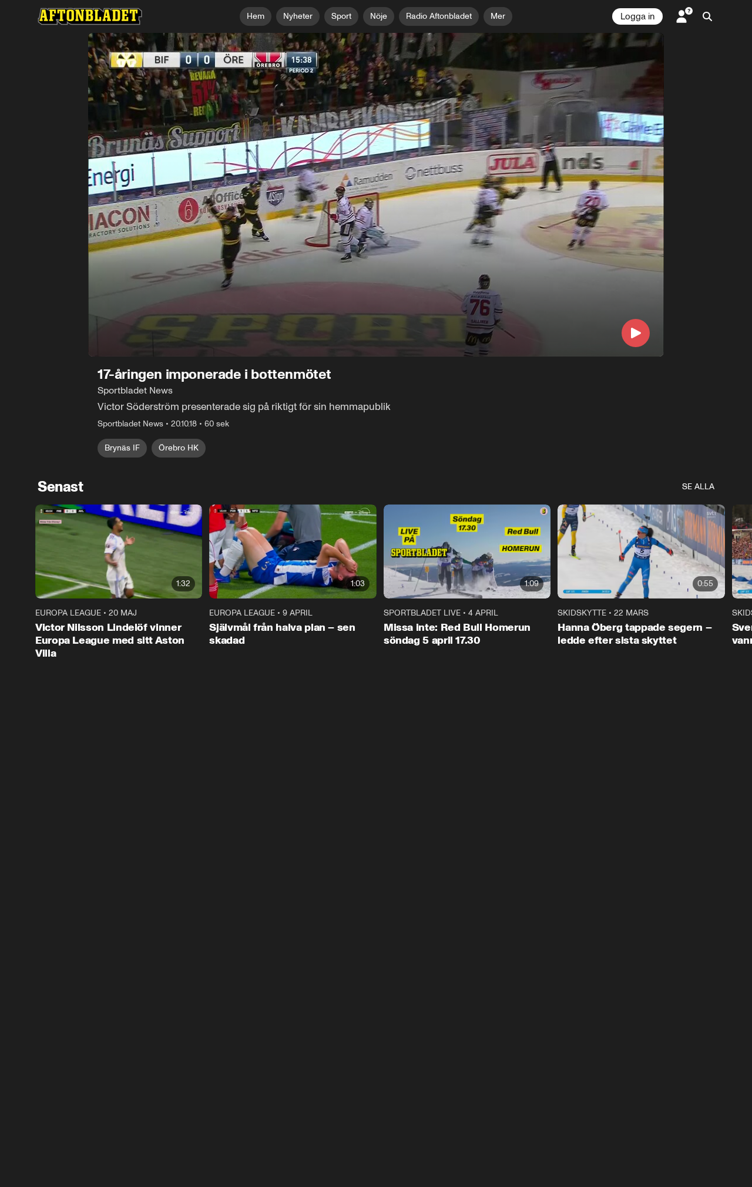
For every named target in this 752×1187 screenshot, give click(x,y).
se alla (698, 487)
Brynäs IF (122, 448)
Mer (498, 16)
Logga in (637, 16)
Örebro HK (179, 448)
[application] (376, 195)
